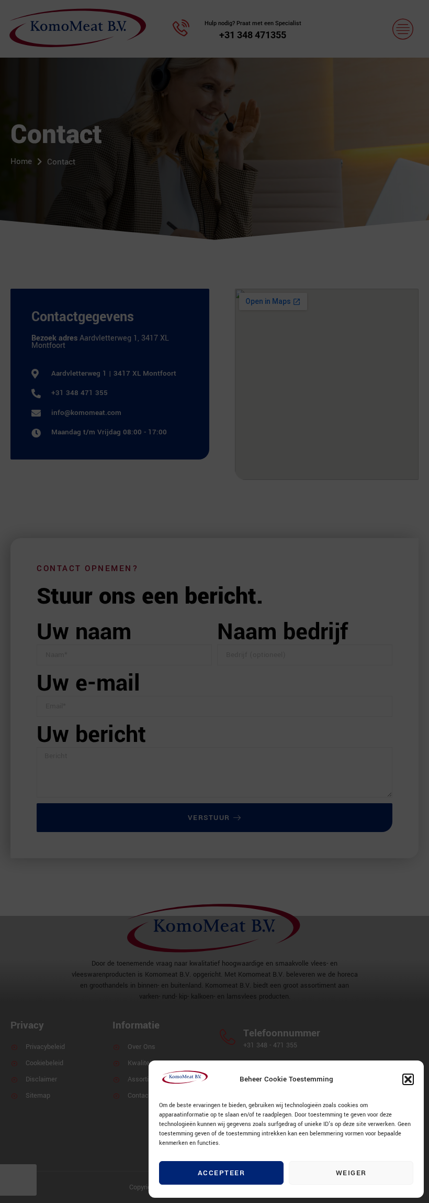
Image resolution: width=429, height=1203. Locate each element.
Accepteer (221, 1173)
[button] (408, 1079)
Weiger (351, 1173)
